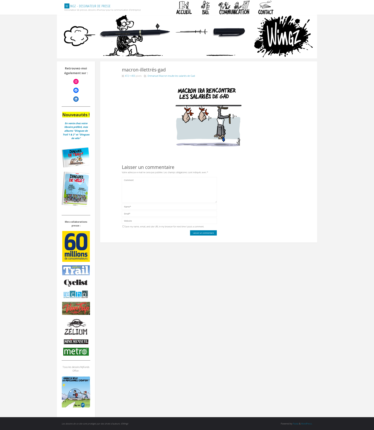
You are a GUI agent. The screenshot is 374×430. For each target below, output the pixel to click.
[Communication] (234, 7)
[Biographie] (205, 7)
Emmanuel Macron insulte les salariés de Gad (171, 75)
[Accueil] (184, 7)
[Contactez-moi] (266, 7)
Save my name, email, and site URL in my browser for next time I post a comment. (164, 226)
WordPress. (306, 423)
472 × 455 (130, 75)
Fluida (295, 423)
